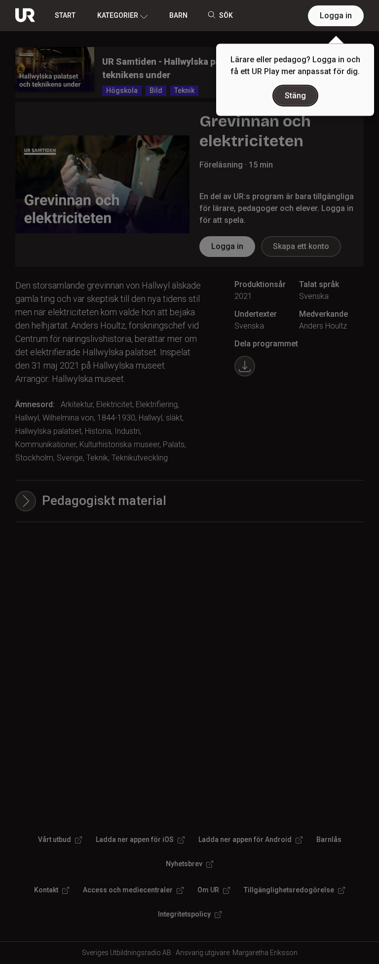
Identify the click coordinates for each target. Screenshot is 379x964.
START (65, 15)
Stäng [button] (295, 95)
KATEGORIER (117, 15)
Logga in (336, 15)
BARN (178, 15)
